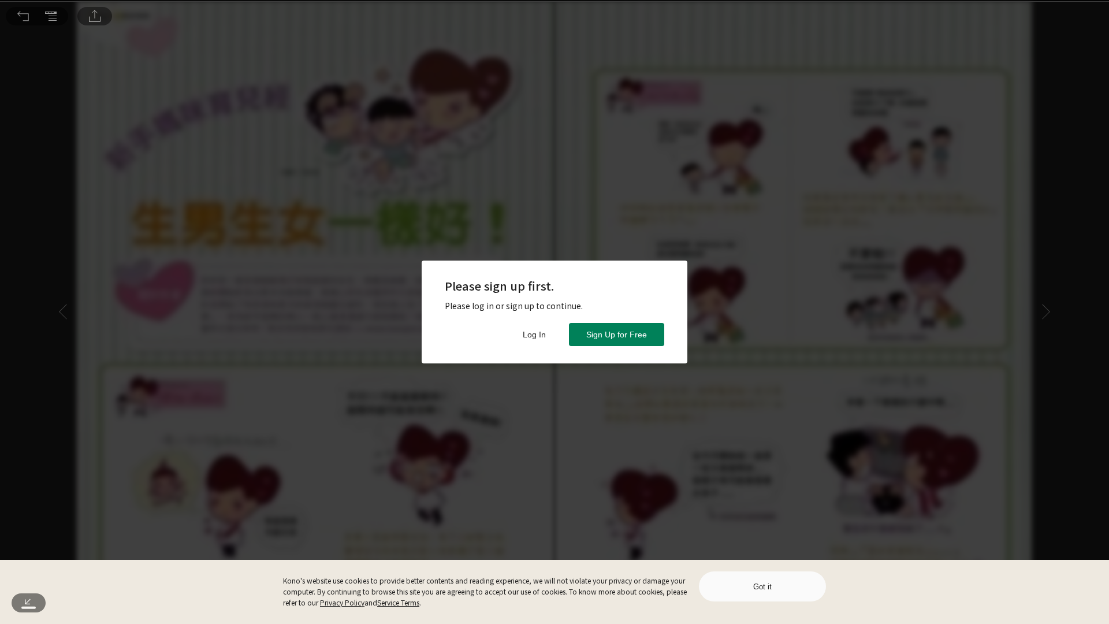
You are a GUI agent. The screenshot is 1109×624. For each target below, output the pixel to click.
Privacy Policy (342, 602)
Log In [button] (534, 334)
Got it (762, 586)
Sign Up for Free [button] (616, 334)
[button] (23, 16)
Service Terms (398, 602)
